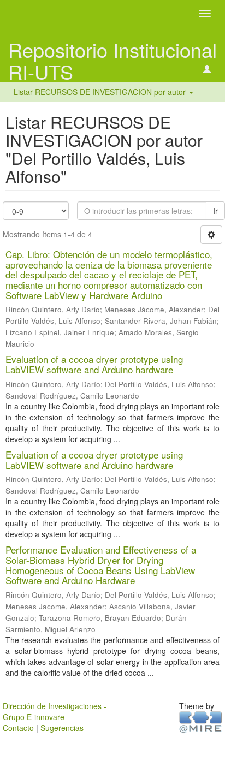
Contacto (18, 727)
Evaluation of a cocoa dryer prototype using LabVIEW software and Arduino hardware (94, 364)
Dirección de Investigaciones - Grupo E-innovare (54, 711)
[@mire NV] (200, 721)
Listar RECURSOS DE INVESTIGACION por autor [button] (101, 91)
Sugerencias (62, 727)
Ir (215, 210)
